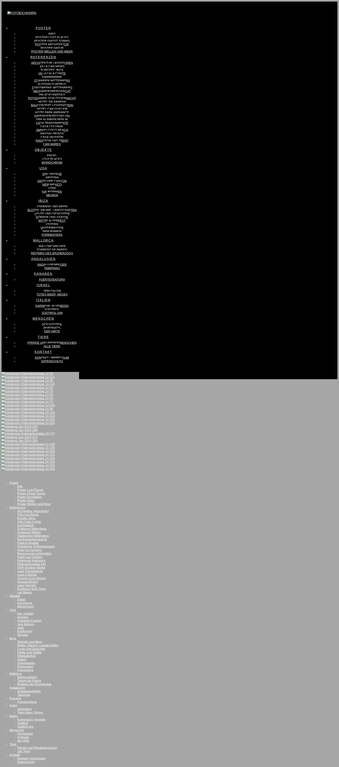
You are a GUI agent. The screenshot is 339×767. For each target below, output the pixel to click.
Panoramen (25, 666)
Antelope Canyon (29, 620)
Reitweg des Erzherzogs (34, 684)
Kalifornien (24, 631)
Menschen (16, 730)
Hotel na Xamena (29, 550)
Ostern (21, 659)
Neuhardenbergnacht (32, 539)
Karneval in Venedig (31, 719)
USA (12, 610)
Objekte (14, 596)
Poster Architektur (29, 497)
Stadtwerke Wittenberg (33, 536)
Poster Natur (26, 500)
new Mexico (25, 624)
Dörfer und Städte (29, 652)
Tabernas (23, 695)
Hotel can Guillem (29, 557)
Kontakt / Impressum (31, 758)
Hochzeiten (25, 733)
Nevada (22, 634)
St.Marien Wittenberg (31, 529)
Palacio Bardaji (28, 543)
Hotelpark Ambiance (31, 560)
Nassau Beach (27, 581)
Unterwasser (26, 663)
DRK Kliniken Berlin (31, 567)
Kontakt (14, 755)
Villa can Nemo (28, 514)
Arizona (22, 617)
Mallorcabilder (27, 677)
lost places (24, 603)
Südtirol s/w (25, 726)
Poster (13, 483)
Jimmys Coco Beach (31, 578)
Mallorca (15, 673)
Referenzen (17, 507)
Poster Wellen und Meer (34, 504)
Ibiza (12, 638)
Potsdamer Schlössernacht (36, 546)
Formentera (25, 670)
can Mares (24, 592)
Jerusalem (24, 709)
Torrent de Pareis (29, 680)
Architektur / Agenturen (33, 511)
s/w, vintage (25, 613)
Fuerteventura (27, 702)
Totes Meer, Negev (30, 712)
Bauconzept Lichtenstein (34, 553)
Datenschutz (26, 762)
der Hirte (23, 740)
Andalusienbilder (29, 691)
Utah (20, 627)
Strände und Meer (29, 642)
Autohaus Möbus (29, 532)
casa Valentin (26, 585)
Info (19, 486)
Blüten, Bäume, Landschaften (37, 645)
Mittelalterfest (26, 656)
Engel (21, 599)
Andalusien (17, 687)
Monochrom (25, 606)
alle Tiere (23, 751)
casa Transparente (30, 571)
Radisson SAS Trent (31, 589)
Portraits (23, 737)
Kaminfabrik (25, 525)
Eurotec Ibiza (26, 518)
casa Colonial (26, 574)
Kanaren (15, 698)
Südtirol (22, 723)
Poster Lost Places (30, 490)
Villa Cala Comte (29, 521)
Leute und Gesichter (31, 649)
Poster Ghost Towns (31, 493)
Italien (13, 716)
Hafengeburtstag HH (31, 564)
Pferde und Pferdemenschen (37, 748)
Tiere (12, 744)
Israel (13, 705)
